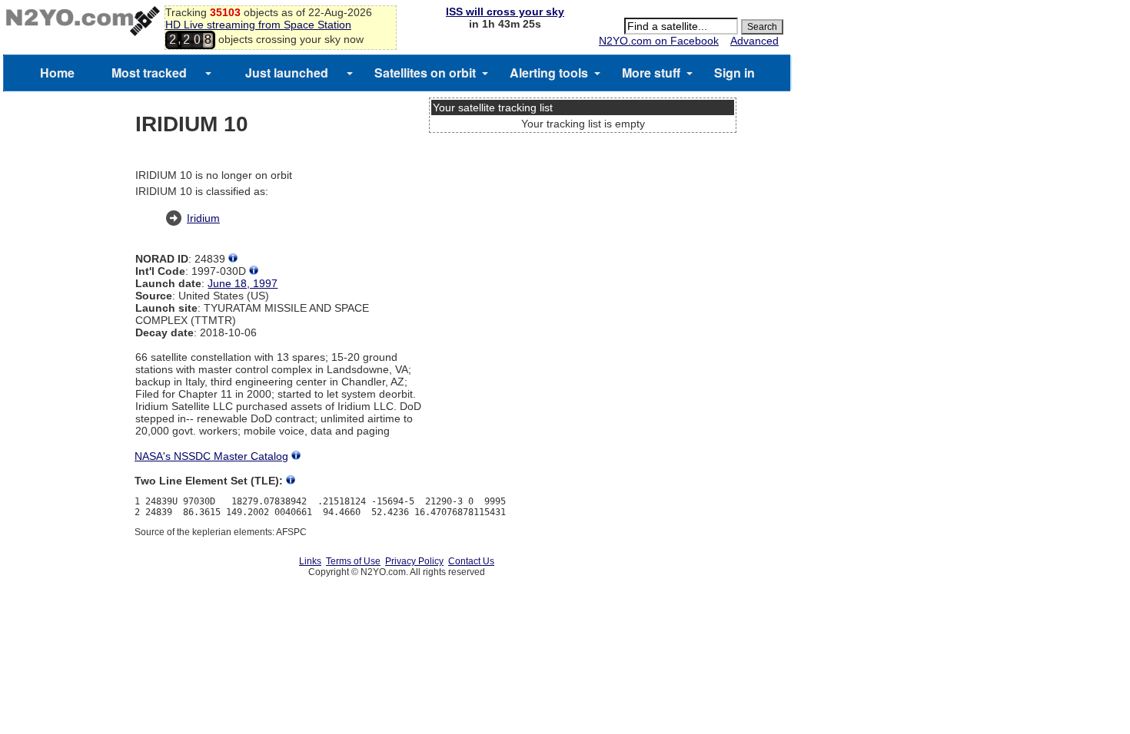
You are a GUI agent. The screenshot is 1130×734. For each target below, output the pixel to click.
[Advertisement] (583, 195)
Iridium (203, 218)
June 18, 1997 (243, 283)
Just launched (286, 72)
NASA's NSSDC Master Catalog (211, 456)
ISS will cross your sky (505, 11)
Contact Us (471, 561)
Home (57, 72)
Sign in (734, 72)
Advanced (754, 41)
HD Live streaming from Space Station (258, 24)
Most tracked (149, 72)
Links (310, 561)
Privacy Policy (414, 561)
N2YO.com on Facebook (659, 41)
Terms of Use (353, 561)
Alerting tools (549, 72)
